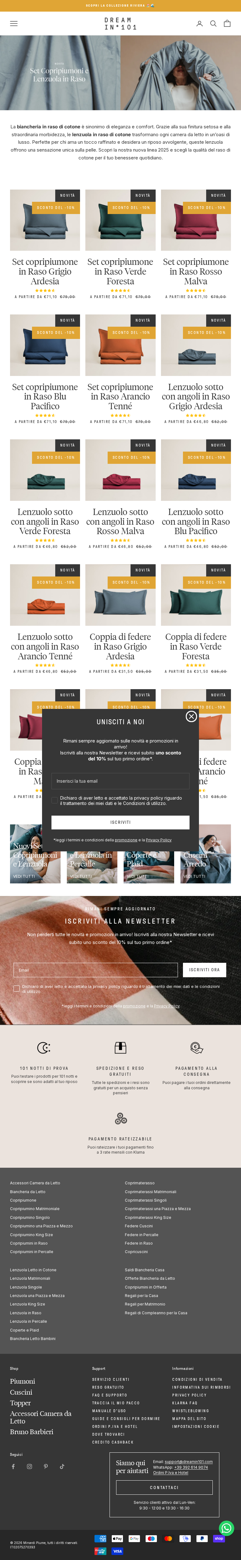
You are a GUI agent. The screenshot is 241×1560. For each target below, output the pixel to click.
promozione (126, 840)
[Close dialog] (191, 716)
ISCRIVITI (120, 822)
